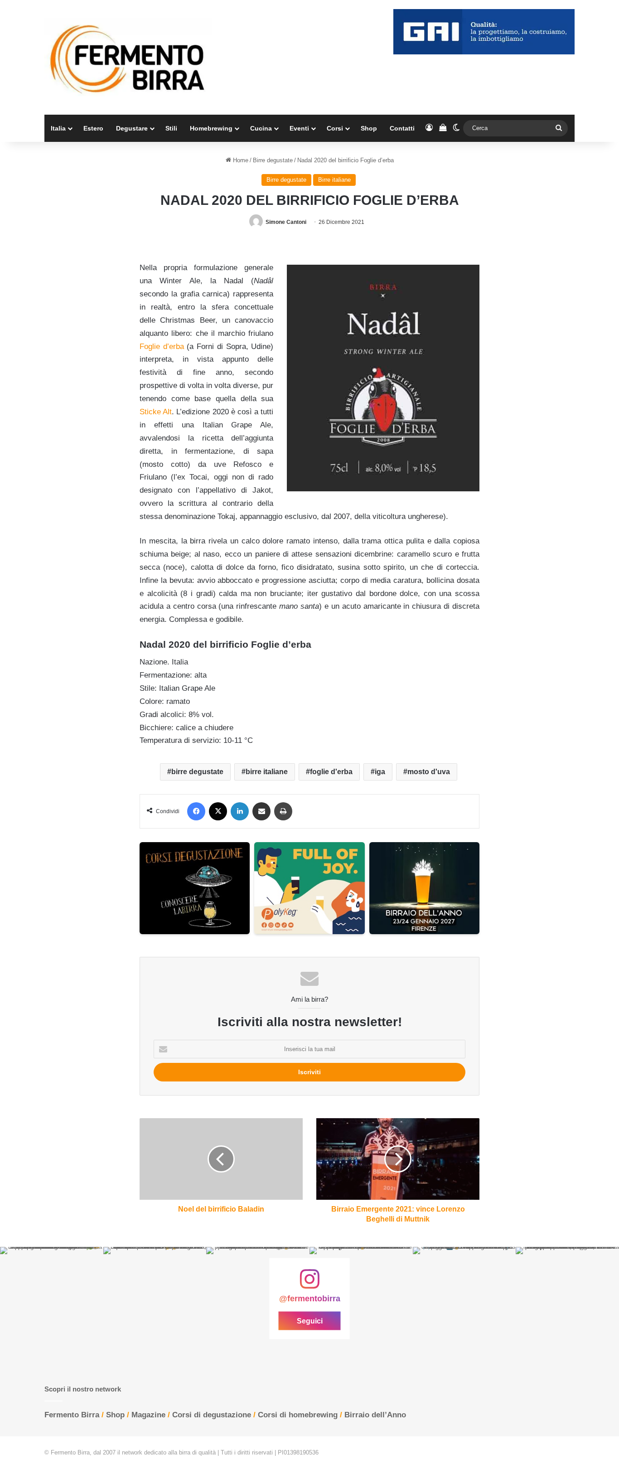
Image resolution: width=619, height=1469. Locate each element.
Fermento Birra (71, 1415)
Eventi (299, 128)
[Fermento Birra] (128, 57)
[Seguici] (309, 1283)
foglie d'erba (331, 772)
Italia (58, 128)
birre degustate (197, 772)
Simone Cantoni (286, 222)
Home (239, 160)
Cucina (261, 128)
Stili (171, 128)
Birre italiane (334, 179)
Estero (93, 128)
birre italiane (267, 772)
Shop (369, 128)
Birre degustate (273, 160)
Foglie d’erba (162, 346)
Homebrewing (211, 128)
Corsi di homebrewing (298, 1415)
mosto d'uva (428, 772)
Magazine (148, 1415)
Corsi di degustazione (211, 1415)
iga (380, 772)
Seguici (310, 1321)
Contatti (402, 128)
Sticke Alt (156, 411)
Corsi (335, 128)
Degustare (132, 128)
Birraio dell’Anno (375, 1415)
